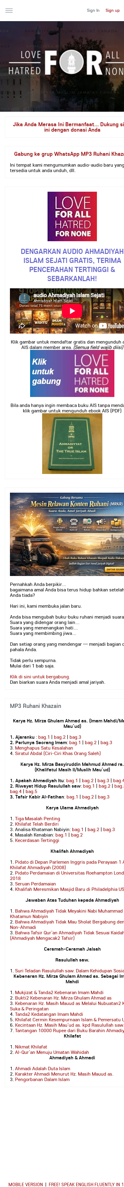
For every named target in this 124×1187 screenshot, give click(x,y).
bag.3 (75, 737)
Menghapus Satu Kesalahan (44, 748)
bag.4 (16, 791)
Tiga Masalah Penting (37, 818)
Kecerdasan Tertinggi (37, 840)
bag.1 (44, 737)
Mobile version (25, 1184)
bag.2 (60, 737)
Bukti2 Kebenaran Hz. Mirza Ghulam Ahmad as (63, 998)
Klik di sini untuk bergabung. (40, 676)
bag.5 (31, 791)
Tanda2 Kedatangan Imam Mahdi (49, 1014)
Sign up (113, 10)
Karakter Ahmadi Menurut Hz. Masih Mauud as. (64, 1074)
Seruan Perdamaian (35, 884)
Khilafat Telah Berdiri (37, 824)
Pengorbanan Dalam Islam (42, 1079)
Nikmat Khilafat (31, 1047)
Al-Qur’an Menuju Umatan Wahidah (52, 1052)
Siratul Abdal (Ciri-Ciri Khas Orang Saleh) (58, 753)
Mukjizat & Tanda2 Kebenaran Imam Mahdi (59, 992)
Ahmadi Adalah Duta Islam (42, 1068)
